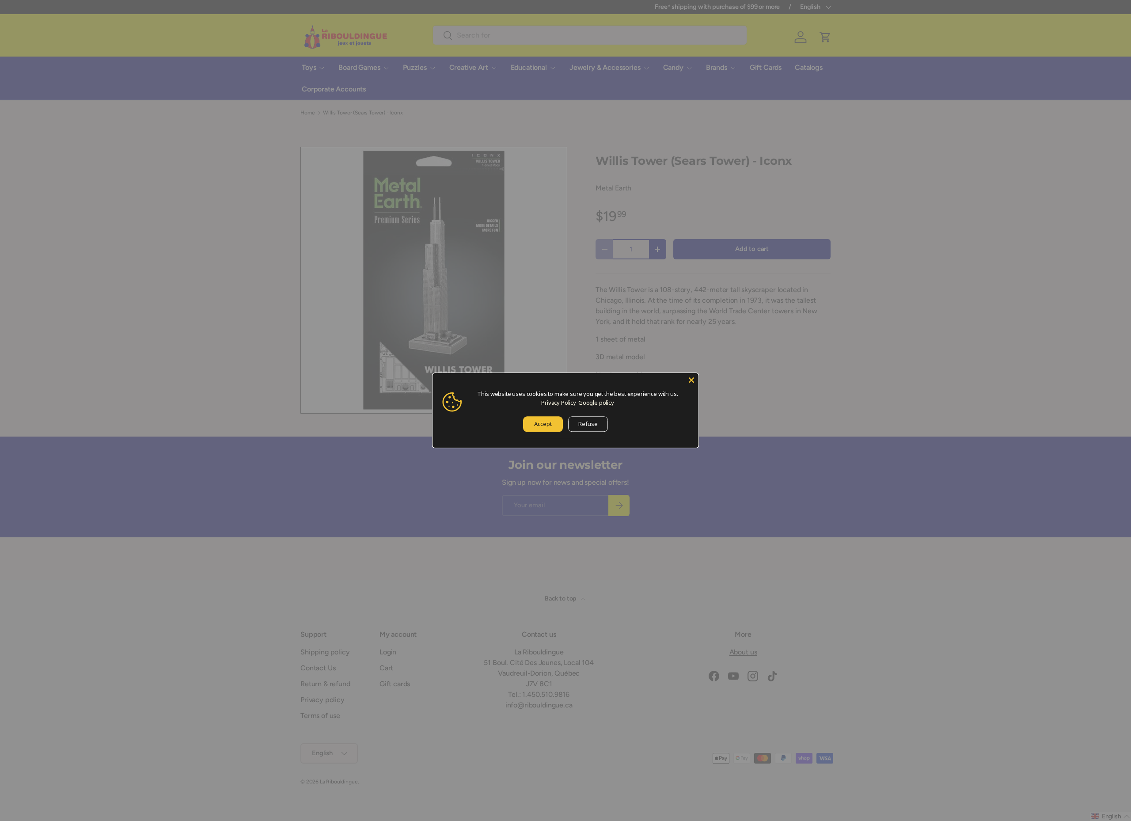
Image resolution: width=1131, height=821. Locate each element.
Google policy (596, 403)
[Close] (691, 380)
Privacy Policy (558, 403)
